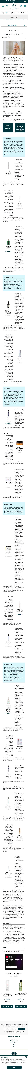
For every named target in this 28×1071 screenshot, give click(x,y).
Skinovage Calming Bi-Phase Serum (20, 837)
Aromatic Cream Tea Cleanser (19, 610)
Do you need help (14, 17)
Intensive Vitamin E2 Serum (8, 420)
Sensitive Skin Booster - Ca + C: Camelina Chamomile (8, 311)
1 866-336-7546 (14, 16)
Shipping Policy (14, 1040)
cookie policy (12, 1063)
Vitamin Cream (8, 483)
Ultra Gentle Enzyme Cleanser (20, 994)
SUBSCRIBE (21, 1029)
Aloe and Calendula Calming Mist (8, 774)
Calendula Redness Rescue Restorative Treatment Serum (8, 708)
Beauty (8, 12)
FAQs (14, 1046)
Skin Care (23, 12)
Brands (17, 12)
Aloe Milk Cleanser (19, 204)
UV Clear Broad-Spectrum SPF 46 (7, 994)
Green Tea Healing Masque (8, 552)
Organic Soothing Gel (8, 247)
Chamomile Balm (19, 359)
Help (14, 1044)
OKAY (14, 1067)
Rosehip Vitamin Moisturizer (19, 449)
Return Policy (14, 1042)
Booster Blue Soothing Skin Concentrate (8, 806)
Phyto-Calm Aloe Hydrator (8, 171)
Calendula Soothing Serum (19, 747)
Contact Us (14, 1039)
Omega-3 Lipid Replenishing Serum (8, 874)
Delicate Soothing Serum (8, 643)
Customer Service (14, 1036)
